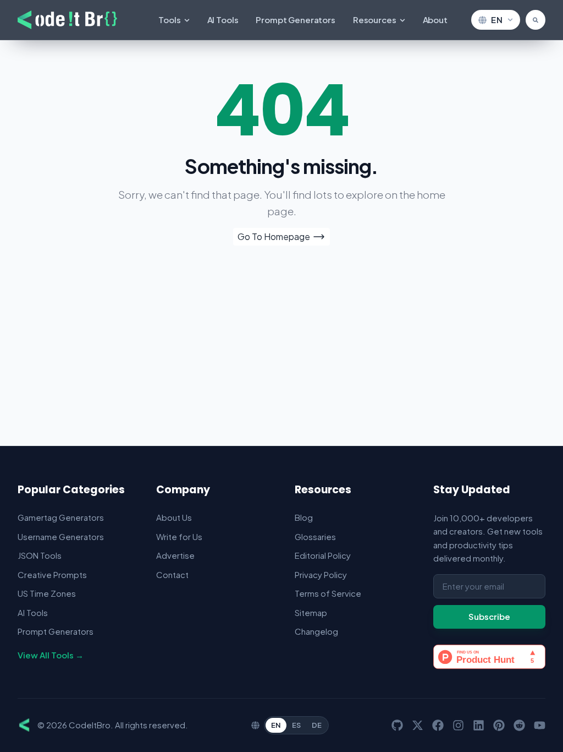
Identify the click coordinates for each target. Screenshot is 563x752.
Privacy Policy (321, 574)
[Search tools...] (535, 20)
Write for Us (179, 536)
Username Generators (61, 536)
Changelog (316, 631)
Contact (172, 574)
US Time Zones (47, 593)
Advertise (175, 555)
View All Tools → (51, 655)
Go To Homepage (274, 236)
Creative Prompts (52, 574)
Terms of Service (328, 593)
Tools (169, 19)
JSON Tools (40, 555)
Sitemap (311, 612)
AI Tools (223, 19)
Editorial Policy (323, 555)
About (435, 19)
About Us (174, 517)
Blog (304, 517)
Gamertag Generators (61, 517)
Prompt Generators (295, 19)
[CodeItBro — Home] (67, 19)
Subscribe (489, 616)
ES (296, 725)
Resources (374, 19)
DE (317, 725)
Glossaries (315, 536)
